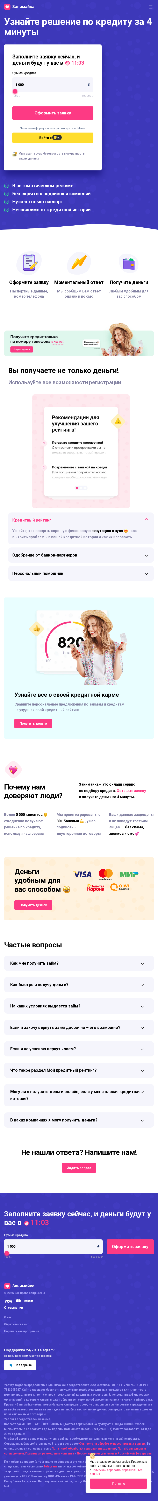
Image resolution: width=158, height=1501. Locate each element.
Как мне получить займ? (34, 963)
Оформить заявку (53, 113)
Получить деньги (33, 723)
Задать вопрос (79, 1168)
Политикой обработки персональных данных (84, 1448)
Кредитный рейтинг (31, 520)
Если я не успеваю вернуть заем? (43, 1048)
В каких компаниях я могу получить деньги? (54, 1120)
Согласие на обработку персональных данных (112, 1443)
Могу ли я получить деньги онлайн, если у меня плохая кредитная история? (75, 1095)
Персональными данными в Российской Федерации (114, 1453)
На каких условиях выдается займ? (45, 1006)
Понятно (118, 1484)
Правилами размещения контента (49, 1453)
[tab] (81, 520)
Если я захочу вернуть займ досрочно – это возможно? (65, 1027)
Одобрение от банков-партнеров (44, 555)
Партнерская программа (21, 1331)
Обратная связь (15, 1324)
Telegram (50, 1466)
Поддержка (23, 1365)
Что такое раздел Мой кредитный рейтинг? (53, 1070)
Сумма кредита (24, 73)
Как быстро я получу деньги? (39, 984)
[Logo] (19, 6)
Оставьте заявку (131, 790)
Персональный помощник (37, 573)
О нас (8, 1317)
